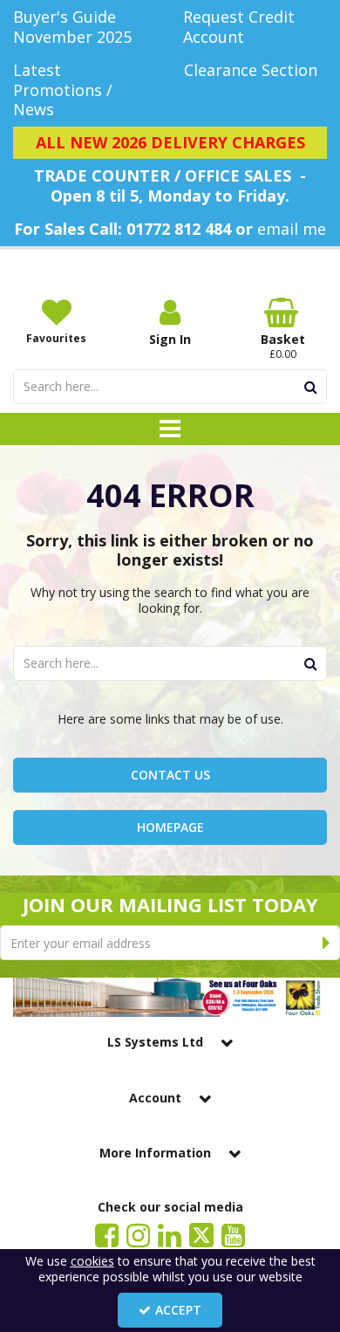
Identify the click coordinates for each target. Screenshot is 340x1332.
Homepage (170, 827)
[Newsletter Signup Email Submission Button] (326, 942)
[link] (107, 1234)
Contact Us (170, 774)
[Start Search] (311, 386)
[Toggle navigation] (170, 429)
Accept (178, 1309)
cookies (92, 1261)
